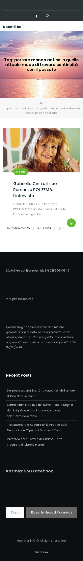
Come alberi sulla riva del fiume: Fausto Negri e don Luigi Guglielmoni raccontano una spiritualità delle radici (40, 410)
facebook (36, 16)
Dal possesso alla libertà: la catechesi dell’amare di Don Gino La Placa (41, 393)
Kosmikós (12, 27)
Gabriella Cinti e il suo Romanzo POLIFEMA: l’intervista (35, 189)
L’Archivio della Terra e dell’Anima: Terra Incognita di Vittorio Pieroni (34, 442)
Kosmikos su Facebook (29, 471)
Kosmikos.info (18, 228)
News (20, 172)
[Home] (41, 103)
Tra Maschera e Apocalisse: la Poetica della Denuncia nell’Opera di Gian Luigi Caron (37, 427)
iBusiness (32, 271)
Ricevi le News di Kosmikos (51, 512)
